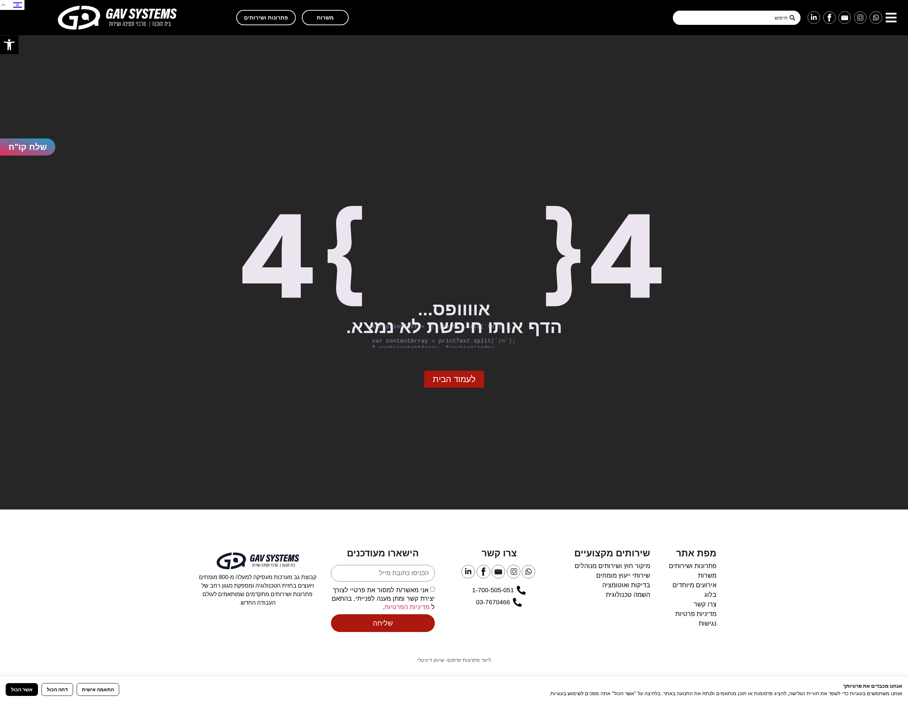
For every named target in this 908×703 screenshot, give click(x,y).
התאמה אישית (98, 689)
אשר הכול (22, 689)
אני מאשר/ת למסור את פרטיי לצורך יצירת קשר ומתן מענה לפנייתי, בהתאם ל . (383, 599)
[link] (9, 45)
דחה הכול (57, 689)
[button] (891, 17)
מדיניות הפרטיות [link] (407, 607)
